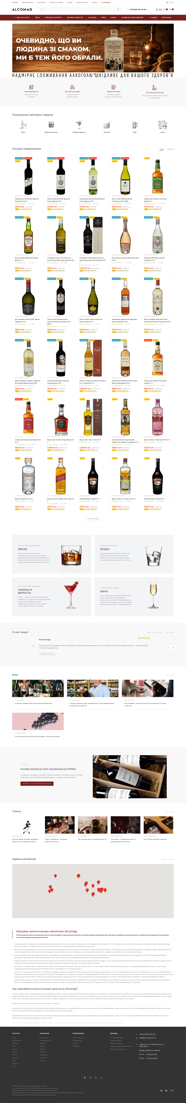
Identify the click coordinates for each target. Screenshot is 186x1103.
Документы (44, 1055)
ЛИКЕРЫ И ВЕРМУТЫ (25, 591)
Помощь (114, 1033)
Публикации (78, 1033)
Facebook (84, 1077)
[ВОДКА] (154, 554)
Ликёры (15, 1052)
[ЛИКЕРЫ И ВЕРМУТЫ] (71, 596)
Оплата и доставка (116, 1037)
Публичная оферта (116, 1043)
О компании (44, 1037)
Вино (23, 132)
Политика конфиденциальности (121, 1046)
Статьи (75, 1043)
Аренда (42, 1046)
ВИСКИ (22, 549)
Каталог (16, 1033)
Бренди (15, 1058)
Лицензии (43, 1052)
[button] (88, 74)
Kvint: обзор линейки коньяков (155, 839)
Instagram (90, 1077)
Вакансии (43, 1043)
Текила (14, 1055)
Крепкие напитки (51, 132)
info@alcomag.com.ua (147, 1038)
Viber (101, 1077)
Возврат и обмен (116, 1040)
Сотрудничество (45, 1040)
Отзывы (42, 1049)
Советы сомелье (78, 1037)
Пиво (135, 132)
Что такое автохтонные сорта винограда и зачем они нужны (37, 736)
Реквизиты (43, 1058)
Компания (44, 1033)
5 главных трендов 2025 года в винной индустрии (33, 703)
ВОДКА (105, 549)
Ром (13, 1066)
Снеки (162, 132)
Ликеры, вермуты (79, 132)
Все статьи (170, 675)
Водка (14, 1049)
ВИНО (104, 591)
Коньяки (15, 1043)
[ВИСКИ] (71, 554)
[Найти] (118, 9)
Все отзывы (170, 632)
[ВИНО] (154, 596)
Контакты (43, 1060)
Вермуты (15, 1063)
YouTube (95, 1077)
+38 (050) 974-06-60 (137, 9)
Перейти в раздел (168, 859)
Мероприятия (77, 1040)
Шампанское (16, 1040)
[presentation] (12, 647)
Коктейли (76, 1046)
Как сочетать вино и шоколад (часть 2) (92, 839)
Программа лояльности (118, 1049)
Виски (14, 1046)
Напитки (107, 132)
